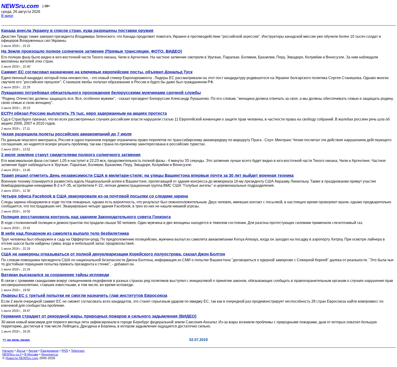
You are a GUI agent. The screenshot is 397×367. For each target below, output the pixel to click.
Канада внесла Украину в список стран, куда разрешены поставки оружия (77, 30)
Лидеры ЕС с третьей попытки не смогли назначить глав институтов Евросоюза (84, 295)
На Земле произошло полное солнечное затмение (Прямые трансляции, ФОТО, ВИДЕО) (91, 51)
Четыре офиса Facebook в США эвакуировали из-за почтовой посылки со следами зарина (94, 196)
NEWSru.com (20, 6)
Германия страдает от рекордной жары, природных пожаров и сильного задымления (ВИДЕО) (98, 316)
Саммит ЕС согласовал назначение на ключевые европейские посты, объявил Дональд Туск (97, 72)
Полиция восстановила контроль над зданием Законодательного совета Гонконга (86, 217)
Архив (32, 351)
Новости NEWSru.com (22, 358)
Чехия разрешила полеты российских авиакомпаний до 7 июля (66, 134)
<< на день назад (16, 339)
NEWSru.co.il (11, 354)
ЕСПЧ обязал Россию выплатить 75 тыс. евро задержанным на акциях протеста (84, 113)
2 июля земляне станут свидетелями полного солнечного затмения (71, 154)
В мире (7, 16)
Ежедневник (49, 351)
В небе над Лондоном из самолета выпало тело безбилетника (65, 233)
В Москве (31, 354)
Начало (8, 351)
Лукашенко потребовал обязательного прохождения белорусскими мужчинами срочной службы (101, 92)
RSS (65, 351)
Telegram (78, 351)
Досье (21, 351)
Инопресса (49, 354)
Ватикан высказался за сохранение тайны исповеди (55, 274)
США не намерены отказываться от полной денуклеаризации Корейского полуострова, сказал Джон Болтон (113, 254)
